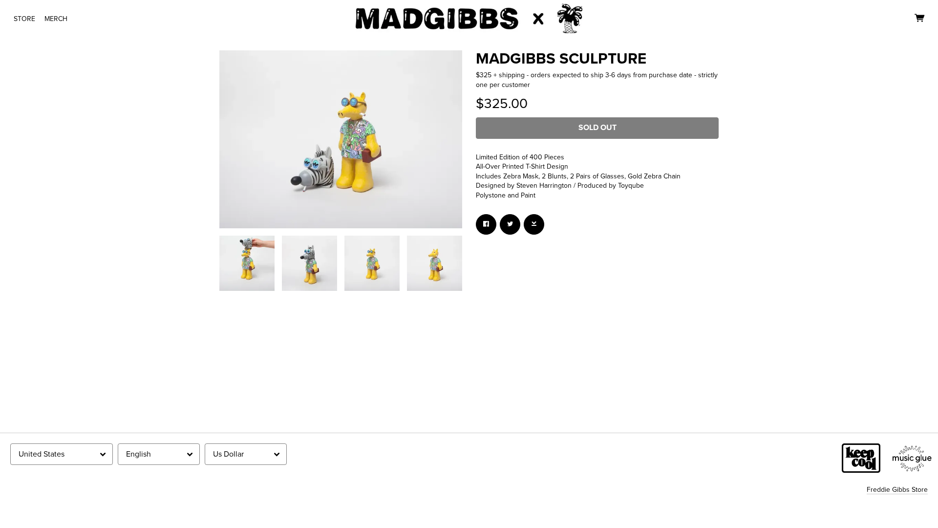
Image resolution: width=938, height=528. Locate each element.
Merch (55, 19)
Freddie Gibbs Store (897, 489)
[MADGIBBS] (469, 18)
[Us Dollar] (246, 454)
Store (24, 19)
